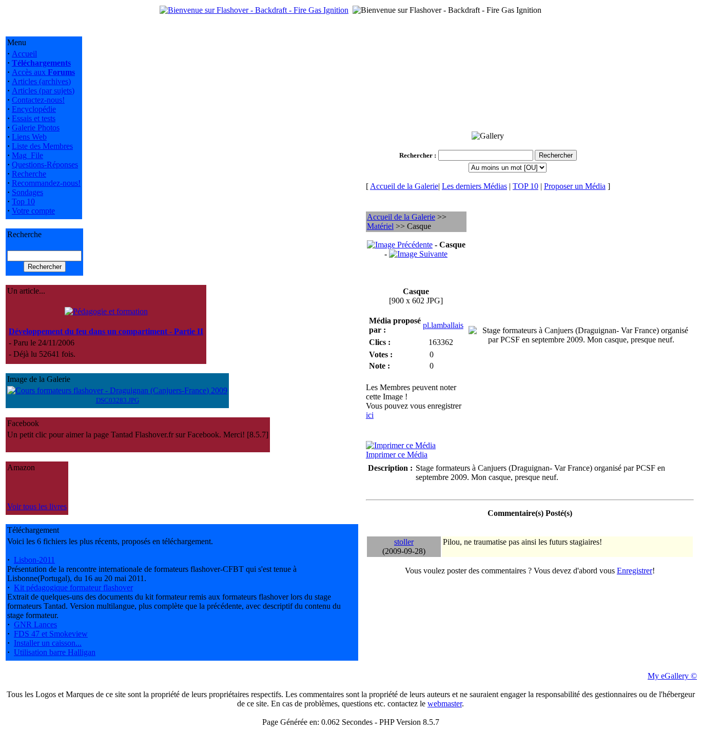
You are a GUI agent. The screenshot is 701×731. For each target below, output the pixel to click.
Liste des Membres (42, 146)
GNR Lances (35, 624)
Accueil (24, 53)
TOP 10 (525, 186)
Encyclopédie (34, 109)
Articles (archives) (41, 81)
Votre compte (33, 210)
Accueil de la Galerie (404, 186)
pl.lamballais (443, 325)
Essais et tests (33, 118)
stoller (404, 541)
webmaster (444, 703)
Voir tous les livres (37, 506)
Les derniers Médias (474, 186)
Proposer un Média (575, 186)
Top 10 (23, 201)
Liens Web (29, 136)
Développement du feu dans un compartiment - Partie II (106, 331)
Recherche (29, 173)
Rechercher (416, 155)
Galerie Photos (36, 127)
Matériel (380, 226)
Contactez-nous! (38, 99)
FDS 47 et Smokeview (51, 633)
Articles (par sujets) (43, 90)
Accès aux (43, 72)
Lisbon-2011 (34, 559)
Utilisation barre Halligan (54, 652)
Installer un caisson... (48, 643)
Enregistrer (634, 570)
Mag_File (27, 155)
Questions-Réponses (45, 164)
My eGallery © (672, 675)
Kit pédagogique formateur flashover (73, 587)
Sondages (27, 192)
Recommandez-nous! (46, 183)
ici (370, 415)
